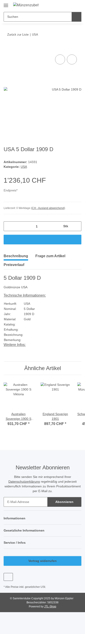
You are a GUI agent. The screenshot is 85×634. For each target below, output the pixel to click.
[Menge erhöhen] (76, 226)
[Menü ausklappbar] (6, 4)
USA (24, 166)
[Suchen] (76, 17)
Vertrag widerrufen (42, 561)
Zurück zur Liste (18, 34)
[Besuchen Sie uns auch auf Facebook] (8, 577)
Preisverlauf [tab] (14, 265)
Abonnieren (64, 502)
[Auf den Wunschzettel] (72, 59)
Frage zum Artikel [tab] (50, 256)
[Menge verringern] (9, 226)
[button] (63, 4)
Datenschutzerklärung (24, 481)
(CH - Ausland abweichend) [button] (48, 208)
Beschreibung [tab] (16, 256)
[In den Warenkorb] (7, 48)
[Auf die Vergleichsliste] (60, 59)
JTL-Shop (50, 606)
